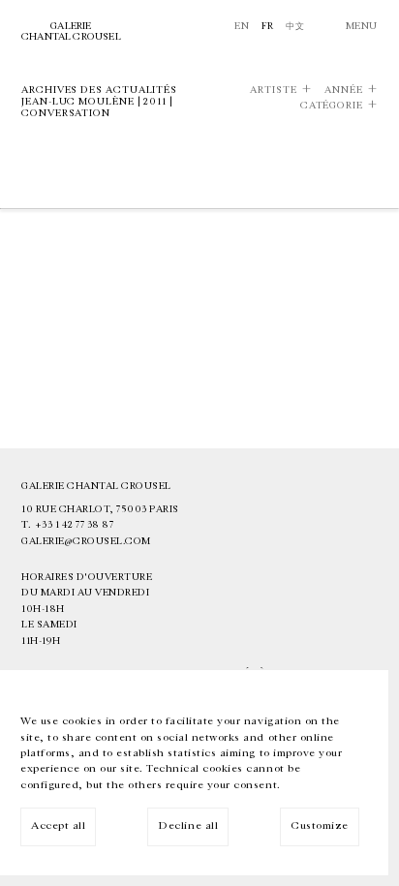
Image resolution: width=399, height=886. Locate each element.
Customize (320, 825)
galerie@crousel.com (86, 541)
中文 (295, 26)
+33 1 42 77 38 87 (74, 525)
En (241, 26)
